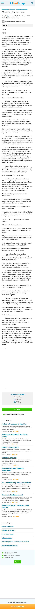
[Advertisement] (17, 368)
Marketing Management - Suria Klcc (14, 424)
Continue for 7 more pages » (17, 394)
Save (18, 409)
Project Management (8, 526)
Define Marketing (7, 538)
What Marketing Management (12, 495)
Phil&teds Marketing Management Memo (16, 483)
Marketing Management (10, 447)
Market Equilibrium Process (9, 545)
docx (15, 403)
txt (15, 399)
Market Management (9, 458)
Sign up (17, 562)
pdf (15, 401)
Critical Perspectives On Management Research (15, 542)
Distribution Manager (8, 534)
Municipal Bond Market (8, 530)
